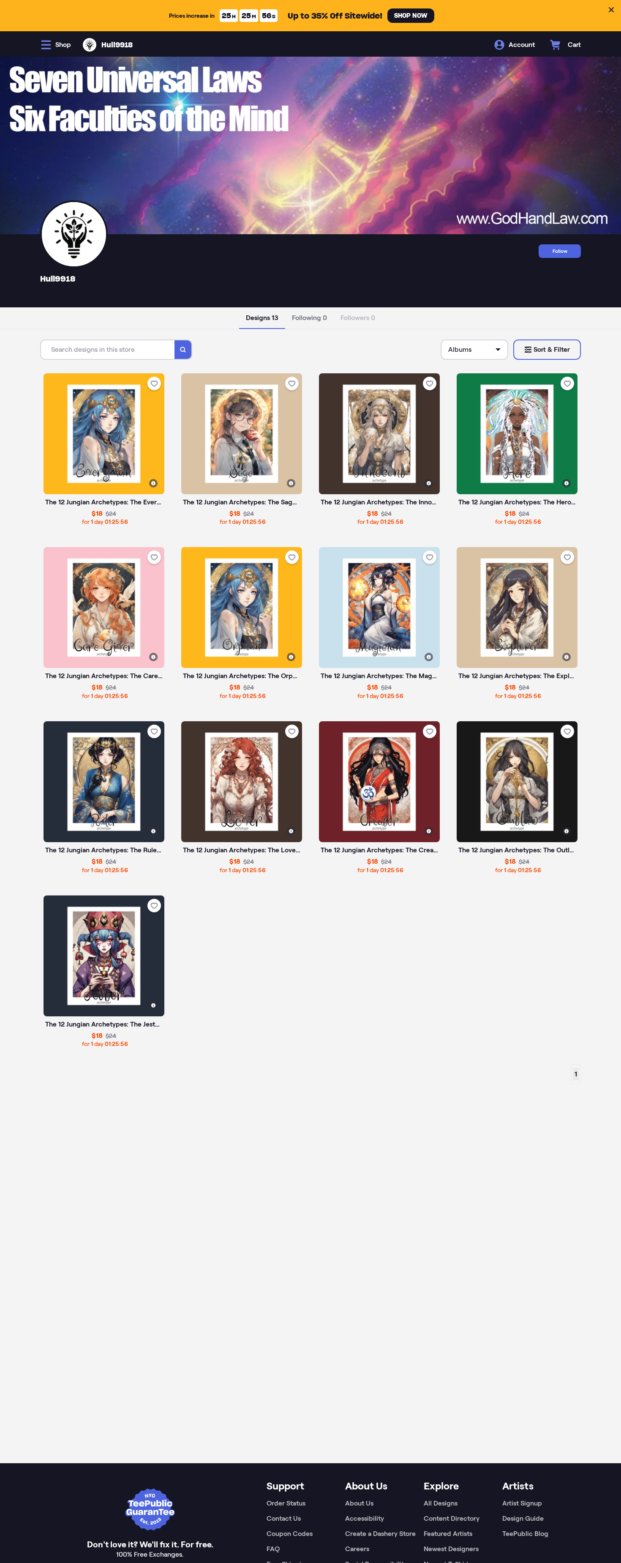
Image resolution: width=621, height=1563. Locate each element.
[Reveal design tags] (153, 483)
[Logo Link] (89, 45)
